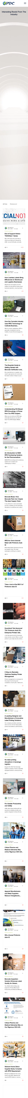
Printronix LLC (13, 204)
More (21, 204)
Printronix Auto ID (8, 231)
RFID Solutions (8, 318)
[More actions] (23, 228)
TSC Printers (7, 275)
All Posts (5, 204)
